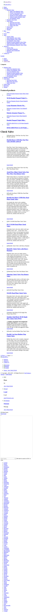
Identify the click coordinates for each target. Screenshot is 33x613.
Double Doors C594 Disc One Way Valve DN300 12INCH (17, 140)
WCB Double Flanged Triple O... (17, 98)
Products (6, 8)
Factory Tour (10, 47)
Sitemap (3, 374)
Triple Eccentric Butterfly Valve (17, 17)
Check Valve (10, 26)
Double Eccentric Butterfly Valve (18, 15)
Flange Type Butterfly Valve (17, 12)
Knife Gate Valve (14, 25)
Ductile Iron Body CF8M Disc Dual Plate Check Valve (18, 198)
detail (11, 165)
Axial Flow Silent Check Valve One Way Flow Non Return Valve (18, 173)
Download (9, 52)
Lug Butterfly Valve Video (13, 40)
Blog (5, 31)
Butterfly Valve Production (13, 50)
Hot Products (27, 373)
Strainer (9, 29)
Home (5, 7)
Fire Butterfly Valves (15, 18)
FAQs (5, 33)
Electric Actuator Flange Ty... (16, 113)
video (5, 35)
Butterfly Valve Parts (12, 19)
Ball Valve (9, 28)
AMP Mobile (8, 374)
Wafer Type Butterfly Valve (16, 11)
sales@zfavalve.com (9, 398)
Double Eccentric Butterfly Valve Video (16, 42)
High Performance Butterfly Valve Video (17, 45)
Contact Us (6, 53)
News (8, 32)
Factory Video (10, 36)
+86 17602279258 (8, 386)
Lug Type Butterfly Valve (16, 14)
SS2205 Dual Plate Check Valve (17, 293)
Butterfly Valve (10, 10)
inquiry (8, 165)
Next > (4, 355)
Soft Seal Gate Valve (15, 22)
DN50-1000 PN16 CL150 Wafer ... (17, 128)
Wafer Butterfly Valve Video (14, 38)
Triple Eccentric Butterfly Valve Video (16, 43)
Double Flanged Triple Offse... (16, 120)
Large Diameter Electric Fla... (16, 105)
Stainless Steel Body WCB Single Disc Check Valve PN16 (17, 317)
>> (6, 355)
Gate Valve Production (12, 49)
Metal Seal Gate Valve (15, 24)
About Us (6, 46)
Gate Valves (10, 21)
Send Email (3, 413)
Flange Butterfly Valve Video (14, 39)
